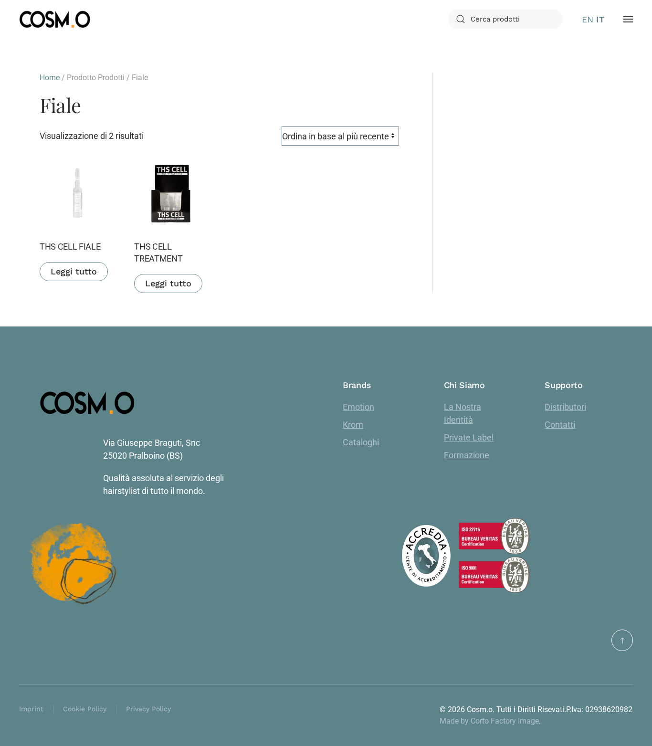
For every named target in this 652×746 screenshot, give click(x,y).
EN (587, 19)
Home (50, 77)
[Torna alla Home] (55, 19)
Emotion (358, 407)
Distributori (565, 407)
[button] (628, 19)
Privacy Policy (148, 709)
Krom (353, 425)
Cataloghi (361, 442)
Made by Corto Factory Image (489, 720)
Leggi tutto (74, 271)
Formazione (466, 455)
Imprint (31, 709)
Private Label (469, 437)
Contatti (560, 425)
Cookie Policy (84, 709)
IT (600, 19)
